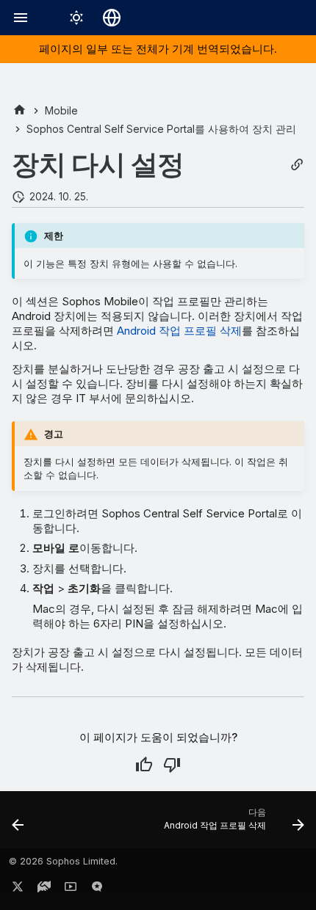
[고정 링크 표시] (297, 164)
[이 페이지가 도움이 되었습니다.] (144, 765)
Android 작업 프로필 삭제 (179, 331)
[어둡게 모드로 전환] (76, 17)
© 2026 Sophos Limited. (63, 861)
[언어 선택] (111, 17)
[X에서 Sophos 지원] (17, 889)
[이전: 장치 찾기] (18, 824)
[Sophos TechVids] (70, 889)
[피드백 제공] (97, 889)
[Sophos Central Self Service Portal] (19, 110)
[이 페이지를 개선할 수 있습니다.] (171, 765)
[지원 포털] (44, 889)
